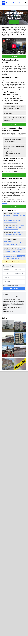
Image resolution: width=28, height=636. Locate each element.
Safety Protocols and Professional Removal (14, 301)
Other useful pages (8, 311)
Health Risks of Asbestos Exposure (11, 299)
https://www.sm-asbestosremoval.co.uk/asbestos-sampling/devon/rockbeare (13, 234)
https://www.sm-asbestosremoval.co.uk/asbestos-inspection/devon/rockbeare (14, 227)
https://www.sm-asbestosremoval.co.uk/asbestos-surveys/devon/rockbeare (13, 220)
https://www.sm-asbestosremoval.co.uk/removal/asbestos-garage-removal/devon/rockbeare (15, 242)
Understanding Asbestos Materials (12, 297)
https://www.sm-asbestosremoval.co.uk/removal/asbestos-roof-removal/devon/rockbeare (15, 256)
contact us (4, 203)
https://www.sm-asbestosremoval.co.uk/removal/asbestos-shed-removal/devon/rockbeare (15, 249)
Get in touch (14, 22)
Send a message (14, 288)
